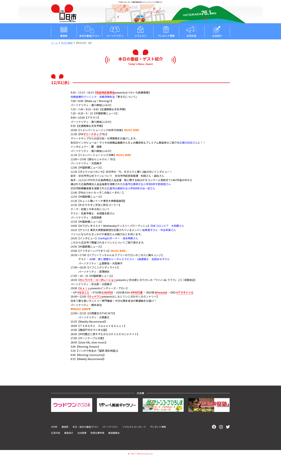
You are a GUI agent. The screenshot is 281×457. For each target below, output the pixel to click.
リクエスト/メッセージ (134, 426)
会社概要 (82, 432)
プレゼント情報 (166, 35)
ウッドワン (95, 296)
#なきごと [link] (83, 292)
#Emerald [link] (161, 292)
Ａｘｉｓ (85, 288)
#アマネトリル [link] (185, 292)
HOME (54, 426)
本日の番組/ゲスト (89, 35)
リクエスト (140, 35)
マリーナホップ (92, 134)
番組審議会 (114, 432)
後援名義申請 (97, 432)
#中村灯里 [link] (137, 292)
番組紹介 (68, 432)
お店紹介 (217, 35)
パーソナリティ (115, 35)
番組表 (63, 35)
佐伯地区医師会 (105, 92)
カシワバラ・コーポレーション (98, 280)
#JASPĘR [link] (107, 292)
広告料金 (191, 35)
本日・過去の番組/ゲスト (85, 426)
